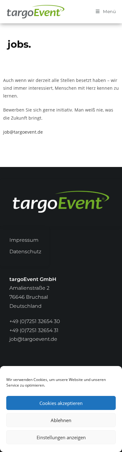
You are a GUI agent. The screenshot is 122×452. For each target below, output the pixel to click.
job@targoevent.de (23, 132)
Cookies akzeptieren (61, 403)
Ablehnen (61, 420)
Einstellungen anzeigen (61, 437)
